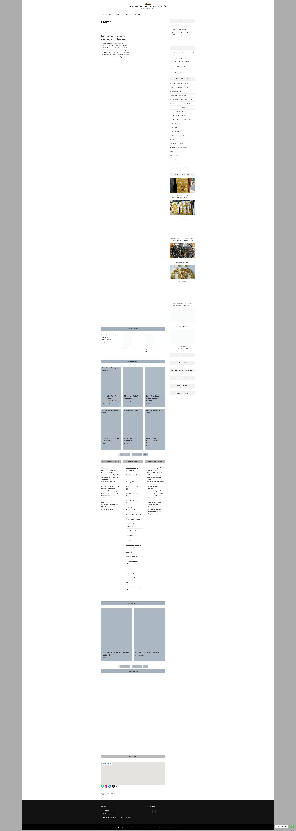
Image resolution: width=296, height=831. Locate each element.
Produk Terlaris (132, 614)
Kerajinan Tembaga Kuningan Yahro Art (148, 6)
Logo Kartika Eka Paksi (182, 326)
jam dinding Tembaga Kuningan (179, 103)
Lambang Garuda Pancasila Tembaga (182, 305)
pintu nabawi (129, 589)
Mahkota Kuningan (131, 567)
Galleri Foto (118, 14)
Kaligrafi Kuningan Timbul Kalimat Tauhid (182, 240)
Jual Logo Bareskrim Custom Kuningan (179, 66)
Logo (127, 563)
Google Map (132, 767)
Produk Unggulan (133, 682)
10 (141, 465)
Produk (110, 14)
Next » (145, 465)
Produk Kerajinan (133, 372)
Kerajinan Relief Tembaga (130, 358)
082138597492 (175, 26)
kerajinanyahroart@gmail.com (179, 29)
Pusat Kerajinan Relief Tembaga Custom (153, 359)
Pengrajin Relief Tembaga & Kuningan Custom (108, 341)
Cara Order (137, 14)
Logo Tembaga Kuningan (182, 348)
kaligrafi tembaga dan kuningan (180, 119)
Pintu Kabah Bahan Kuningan (147, 663)
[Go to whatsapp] (292, 826)
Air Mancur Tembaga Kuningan (179, 83)
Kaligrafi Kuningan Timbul (182, 262)
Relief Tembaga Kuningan (133, 598)
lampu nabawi (130, 546)
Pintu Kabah (129, 584)
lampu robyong (130, 551)
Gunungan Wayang (131, 493)
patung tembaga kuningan (133, 572)
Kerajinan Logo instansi (182, 283)
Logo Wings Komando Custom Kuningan (153, 451)
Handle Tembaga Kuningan (133, 497)
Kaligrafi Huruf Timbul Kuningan (182, 219)
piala (127, 579)
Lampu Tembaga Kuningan (133, 556)
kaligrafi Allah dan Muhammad (179, 107)
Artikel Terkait (128, 14)
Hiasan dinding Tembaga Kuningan (180, 99)
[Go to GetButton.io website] (292, 829)
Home (104, 14)
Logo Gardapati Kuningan (176, 72)
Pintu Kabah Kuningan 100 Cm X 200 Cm (182, 197)
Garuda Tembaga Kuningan (133, 486)
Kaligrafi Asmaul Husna (132, 525)
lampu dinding (130, 542)
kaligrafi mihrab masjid (132, 530)
